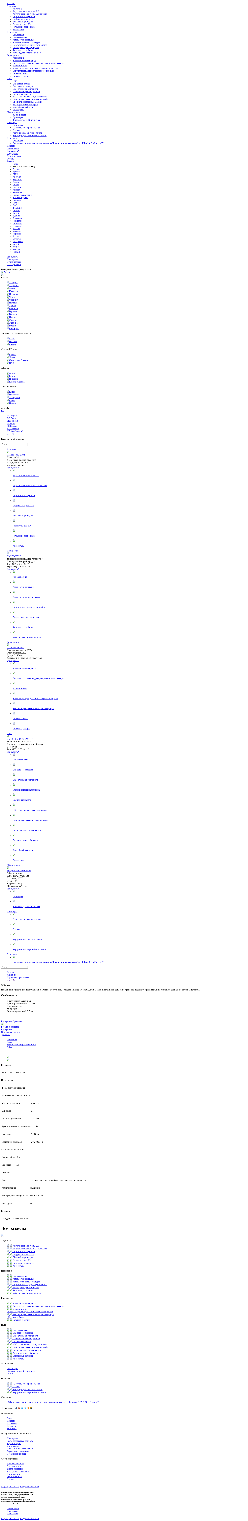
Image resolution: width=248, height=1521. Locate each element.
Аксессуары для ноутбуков (26, 47)
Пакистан (17, 221)
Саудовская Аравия (22, 195)
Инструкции (13, 1446)
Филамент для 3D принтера (26, 120)
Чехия (16, 202)
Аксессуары (18, 29)
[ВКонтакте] (15, 1408)
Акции (10, 1479)
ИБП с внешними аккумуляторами (30, 96)
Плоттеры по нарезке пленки (27, 127)
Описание (12, 1039)
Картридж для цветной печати (27, 133)
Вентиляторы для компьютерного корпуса (33, 71)
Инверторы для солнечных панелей (30, 99)
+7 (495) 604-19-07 (10, 1486)
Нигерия (17, 187)
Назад (15, 164)
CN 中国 (11, 434)
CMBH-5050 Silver (16, 454)
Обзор (10, 1047)
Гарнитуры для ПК (22, 24)
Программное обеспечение (20, 1448)
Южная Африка (20, 197)
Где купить (12, 256)
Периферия (12, 32)
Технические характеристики (21, 1044)
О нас (9, 1418)
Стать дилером (14, 264)
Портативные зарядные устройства (30, 45)
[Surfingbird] (24, 1408)
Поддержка (12, 153)
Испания (17, 200)
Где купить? (13, 151)
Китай (16, 213)
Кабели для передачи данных (27, 52)
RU (2, 411)
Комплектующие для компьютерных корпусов (35, 68)
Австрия (17, 177)
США (15, 174)
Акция (10, 1373)
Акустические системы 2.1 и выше (30, 14)
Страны (10, 160)
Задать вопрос (14, 1443)
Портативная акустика (24, 16)
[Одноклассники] (27, 1408)
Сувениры (12, 138)
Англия (16, 190)
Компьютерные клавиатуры (26, 42)
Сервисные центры (10, 1032)
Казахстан (18, 192)
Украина (17, 231)
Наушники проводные (24, 27)
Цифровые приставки (23, 19)
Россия (16, 236)
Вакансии (12, 1426)
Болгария (17, 218)
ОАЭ (15, 205)
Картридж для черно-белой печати (29, 135)
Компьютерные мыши (23, 40)
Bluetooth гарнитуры (23, 21)
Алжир (16, 169)
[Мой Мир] (30, 1408)
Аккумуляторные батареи (25, 104)
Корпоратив (13, 55)
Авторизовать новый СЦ (19, 1471)
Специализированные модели (27, 102)
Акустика (11, 6)
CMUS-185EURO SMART (20, 739)
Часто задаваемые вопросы (20, 1441)
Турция (16, 215)
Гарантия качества (10, 1027)
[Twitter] (21, 1408)
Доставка (5, 1034)
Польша (16, 210)
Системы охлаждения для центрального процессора (38, 63)
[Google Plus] (18, 1408)
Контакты (12, 1428)
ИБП (9, 78)
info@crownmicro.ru (29, 1486)
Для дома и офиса (21, 83)
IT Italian (11, 423)
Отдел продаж (14, 156)
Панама (16, 252)
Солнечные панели (22, 94)
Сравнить (17, 1021)
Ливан (16, 184)
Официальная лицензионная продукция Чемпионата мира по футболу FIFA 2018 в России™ (58, 143)
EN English (12, 415)
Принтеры (18, 117)
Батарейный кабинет (23, 107)
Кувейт (16, 171)
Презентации (13, 1474)
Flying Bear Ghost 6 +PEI (19, 870)
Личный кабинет (15, 1463)
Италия (16, 228)
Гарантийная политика (18, 1451)
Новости (11, 146)
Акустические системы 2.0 (26, 11)
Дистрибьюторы (15, 1469)
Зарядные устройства (23, 50)
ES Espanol (12, 426)
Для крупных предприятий (26, 89)
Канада (16, 249)
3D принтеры (13, 112)
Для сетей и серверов (23, 86)
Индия (16, 246)
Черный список (14, 1476)
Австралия (18, 241)
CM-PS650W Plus (15, 647)
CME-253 (11, 980)
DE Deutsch (12, 418)
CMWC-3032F (14, 556)
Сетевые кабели (20, 73)
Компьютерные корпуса (24, 60)
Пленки (16, 130)
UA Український (15, 431)
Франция (17, 208)
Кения (16, 182)
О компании (13, 148)
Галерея (10, 1042)
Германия (17, 223)
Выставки (12, 1423)
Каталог (11, 3)
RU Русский (13, 428)
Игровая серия (20, 37)
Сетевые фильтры (21, 76)
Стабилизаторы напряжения (26, 91)
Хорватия (17, 179)
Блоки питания (20, 65)
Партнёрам (12, 1513)
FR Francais (12, 421)
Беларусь (17, 239)
